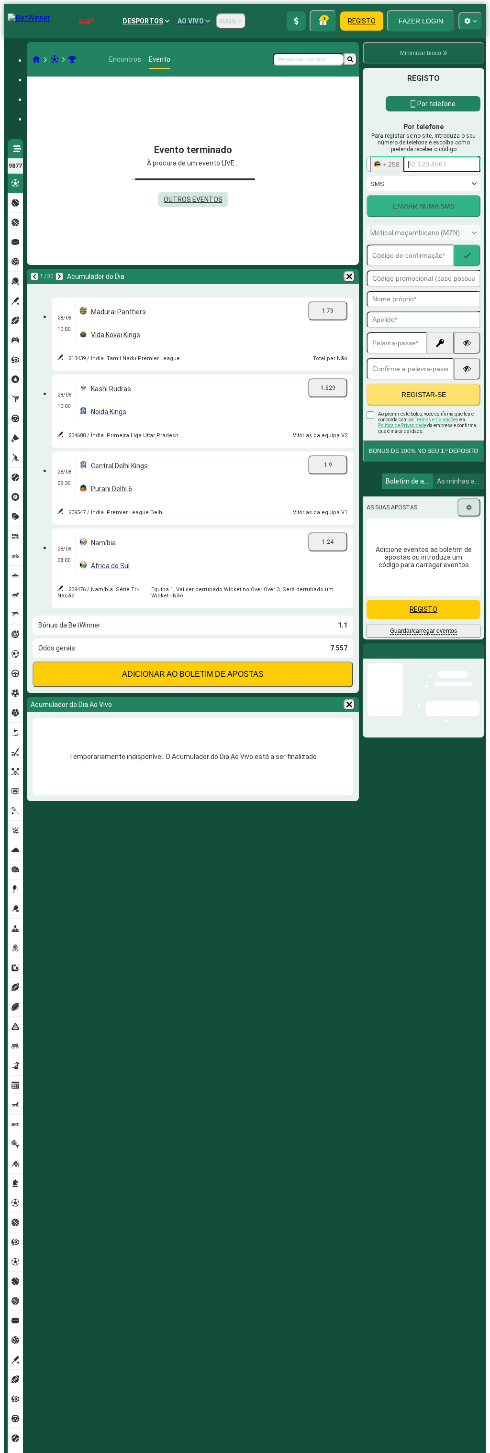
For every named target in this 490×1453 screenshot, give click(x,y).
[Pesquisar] (350, 59)
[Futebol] (54, 59)
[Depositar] (296, 21)
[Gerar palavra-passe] (440, 343)
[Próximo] (59, 276)
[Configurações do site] (470, 21)
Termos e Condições (436, 419)
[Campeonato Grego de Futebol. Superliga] (72, 59)
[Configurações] (468, 507)
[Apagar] (349, 276)
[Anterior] (34, 276)
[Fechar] (476, 658)
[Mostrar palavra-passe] (467, 343)
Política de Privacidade (402, 425)
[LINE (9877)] (36, 59)
